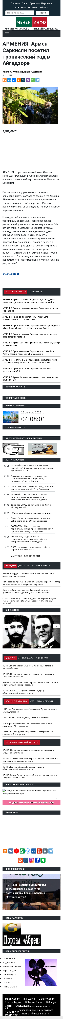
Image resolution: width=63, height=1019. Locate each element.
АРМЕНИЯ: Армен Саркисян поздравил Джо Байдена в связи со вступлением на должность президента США (29, 300)
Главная (15, 3)
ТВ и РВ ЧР (8, 982)
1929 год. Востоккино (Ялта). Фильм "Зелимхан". (27, 717)
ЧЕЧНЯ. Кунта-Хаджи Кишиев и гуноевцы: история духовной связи (28, 667)
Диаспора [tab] (24, 565)
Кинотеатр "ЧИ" (10, 974)
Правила (35, 3)
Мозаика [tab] (10, 658)
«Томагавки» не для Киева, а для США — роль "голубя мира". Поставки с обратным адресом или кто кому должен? (29, 601)
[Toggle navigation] (7, 33)
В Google (15, 998)
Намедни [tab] (11, 565)
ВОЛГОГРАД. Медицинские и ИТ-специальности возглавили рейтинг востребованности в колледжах (29, 539)
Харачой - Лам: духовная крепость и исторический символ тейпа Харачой (28, 733)
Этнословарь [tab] (25, 658)
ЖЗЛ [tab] (32, 701)
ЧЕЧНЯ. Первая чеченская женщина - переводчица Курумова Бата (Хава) (28, 675)
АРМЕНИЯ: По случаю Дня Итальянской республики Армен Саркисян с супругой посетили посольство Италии (30, 361)
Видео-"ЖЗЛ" (9, 962)
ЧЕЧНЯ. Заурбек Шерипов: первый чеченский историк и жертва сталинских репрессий (30, 683)
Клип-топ (7, 978)
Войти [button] (43, 7)
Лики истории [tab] (45, 701)
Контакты (20, 7)
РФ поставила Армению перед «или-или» (31, 512)
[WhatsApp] (33, 80)
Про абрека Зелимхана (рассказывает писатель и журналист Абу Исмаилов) (27, 724)
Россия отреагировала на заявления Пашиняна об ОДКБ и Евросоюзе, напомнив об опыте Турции (29, 478)
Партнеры (47, 3)
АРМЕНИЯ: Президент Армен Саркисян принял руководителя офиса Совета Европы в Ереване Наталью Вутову (31, 326)
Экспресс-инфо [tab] (41, 565)
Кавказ (7, 71)
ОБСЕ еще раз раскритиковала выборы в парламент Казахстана (31, 548)
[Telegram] (37, 80)
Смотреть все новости (25, 556)
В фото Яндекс (13, 1002)
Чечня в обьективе (12, 966)
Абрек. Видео (9, 970)
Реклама (32, 7)
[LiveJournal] (23, 80)
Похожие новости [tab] (16, 291)
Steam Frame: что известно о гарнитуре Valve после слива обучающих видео (30, 519)
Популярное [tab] (35, 291)
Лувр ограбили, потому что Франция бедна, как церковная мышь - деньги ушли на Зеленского (26, 591)
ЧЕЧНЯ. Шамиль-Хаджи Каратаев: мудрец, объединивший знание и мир (23, 692)
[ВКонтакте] (14, 80)
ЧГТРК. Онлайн (10, 986)
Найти (42, 12)
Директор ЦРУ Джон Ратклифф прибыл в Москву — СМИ (31, 506)
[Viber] (28, 80)
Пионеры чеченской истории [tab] (22, 742)
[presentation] (56, 626)
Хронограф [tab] (42, 658)
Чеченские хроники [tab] (16, 701)
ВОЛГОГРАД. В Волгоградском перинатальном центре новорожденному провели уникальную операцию (32, 529)
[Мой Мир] (9, 80)
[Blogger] (5, 80)
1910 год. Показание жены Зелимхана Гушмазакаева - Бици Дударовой (30, 710)
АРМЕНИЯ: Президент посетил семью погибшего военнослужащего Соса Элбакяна (25, 318)
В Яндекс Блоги (34, 1002)
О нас (25, 3)
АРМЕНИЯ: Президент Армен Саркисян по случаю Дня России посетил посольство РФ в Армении (28, 352)
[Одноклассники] (19, 80)
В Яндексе (29, 998)
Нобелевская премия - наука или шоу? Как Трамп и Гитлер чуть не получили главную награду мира (31, 583)
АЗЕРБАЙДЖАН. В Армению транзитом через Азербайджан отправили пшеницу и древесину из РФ (32, 468)
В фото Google (47, 998)
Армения (37, 71)
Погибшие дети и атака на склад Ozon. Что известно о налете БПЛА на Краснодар (32, 487)
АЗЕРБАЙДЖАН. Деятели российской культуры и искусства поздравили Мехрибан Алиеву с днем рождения (29, 497)
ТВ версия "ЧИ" (10, 958)
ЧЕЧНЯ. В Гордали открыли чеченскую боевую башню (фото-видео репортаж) (29, 574)
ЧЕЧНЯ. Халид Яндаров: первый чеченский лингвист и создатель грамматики (30, 776)
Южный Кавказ (21, 71)
